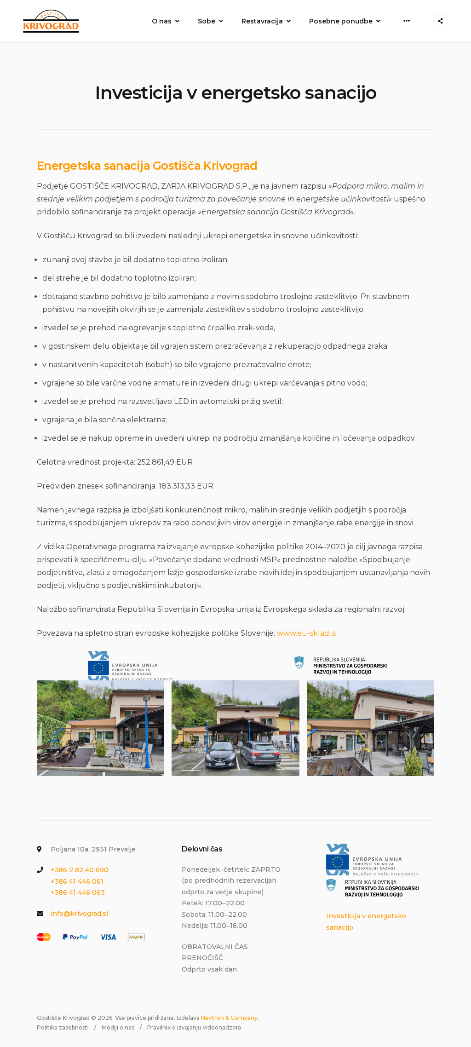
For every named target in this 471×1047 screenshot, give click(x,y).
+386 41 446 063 (78, 892)
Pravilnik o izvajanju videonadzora (194, 1027)
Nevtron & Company (229, 1017)
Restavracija (262, 21)
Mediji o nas (118, 1027)
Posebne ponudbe (341, 21)
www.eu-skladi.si (307, 633)
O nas (162, 21)
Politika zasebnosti (63, 1027)
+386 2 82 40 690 (80, 870)
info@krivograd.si (79, 913)
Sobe (206, 21)
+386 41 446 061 (77, 881)
